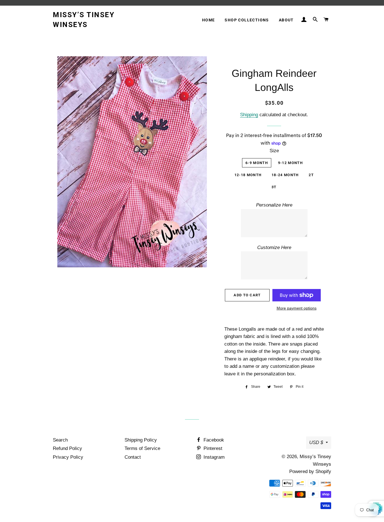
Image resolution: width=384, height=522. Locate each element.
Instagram (213, 457)
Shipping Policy (141, 440)
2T (311, 175)
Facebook (213, 440)
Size (274, 150)
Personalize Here (274, 205)
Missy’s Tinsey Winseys (83, 20)
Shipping (249, 114)
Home (208, 20)
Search (60, 440)
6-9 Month (256, 163)
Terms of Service (142, 448)
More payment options (297, 308)
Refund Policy (67, 448)
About (286, 20)
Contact (133, 457)
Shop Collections (247, 20)
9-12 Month (290, 163)
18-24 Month (285, 175)
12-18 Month (247, 175)
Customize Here (274, 247)
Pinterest (212, 448)
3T (274, 187)
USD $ (316, 442)
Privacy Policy (68, 457)
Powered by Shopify (310, 471)
